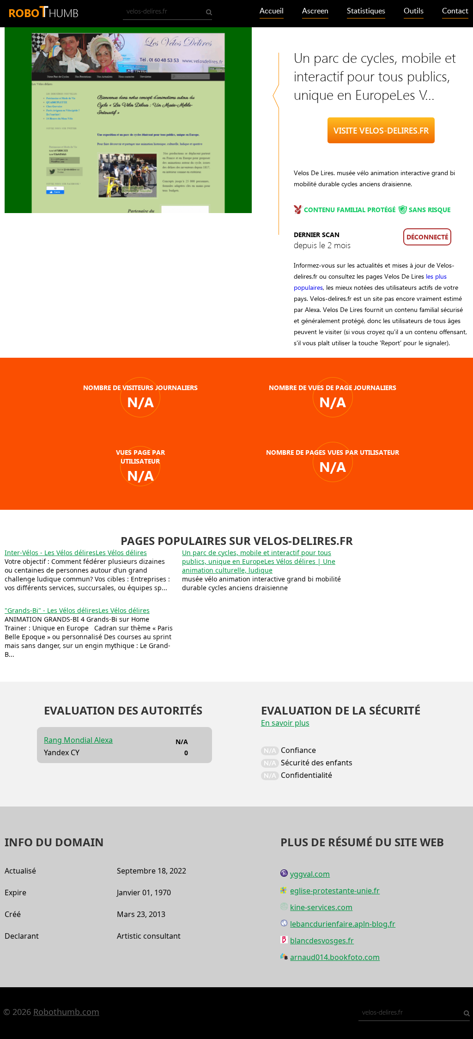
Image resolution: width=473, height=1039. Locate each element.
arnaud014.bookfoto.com (335, 957)
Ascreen (315, 11)
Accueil (272, 11)
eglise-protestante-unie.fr (335, 891)
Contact (455, 11)
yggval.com (310, 874)
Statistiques (366, 11)
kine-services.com (321, 907)
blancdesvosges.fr (322, 940)
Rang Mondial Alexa (78, 740)
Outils (414, 11)
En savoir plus (285, 723)
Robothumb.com (66, 1011)
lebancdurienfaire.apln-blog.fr (342, 924)
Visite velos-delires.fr (381, 130)
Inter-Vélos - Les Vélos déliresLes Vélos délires (76, 552)
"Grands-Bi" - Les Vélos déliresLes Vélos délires (77, 610)
